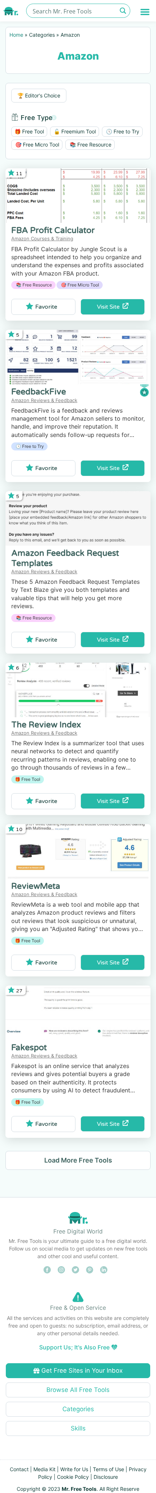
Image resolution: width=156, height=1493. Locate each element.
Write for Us (74, 1469)
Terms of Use (108, 1469)
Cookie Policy (73, 1477)
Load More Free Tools (78, 1160)
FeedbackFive (38, 392)
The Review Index (46, 725)
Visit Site (110, 306)
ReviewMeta (35, 886)
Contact (19, 1469)
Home (16, 35)
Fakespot (29, 1048)
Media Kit (44, 1469)
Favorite (46, 306)
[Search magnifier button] (123, 10)
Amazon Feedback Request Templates (65, 558)
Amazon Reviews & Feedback (44, 400)
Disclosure (106, 1477)
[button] (145, 11)
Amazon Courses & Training (42, 238)
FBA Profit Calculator (53, 230)
